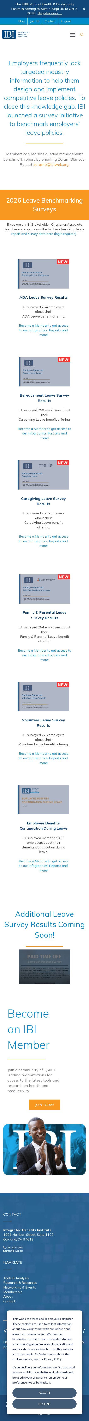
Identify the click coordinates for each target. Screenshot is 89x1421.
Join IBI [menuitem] (34, 21)
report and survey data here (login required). (44, 234)
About (8, 1296)
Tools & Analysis (16, 1278)
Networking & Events (19, 1287)
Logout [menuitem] (66, 21)
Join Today (44, 1105)
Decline (44, 1403)
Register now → (50, 13)
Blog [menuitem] (21, 21)
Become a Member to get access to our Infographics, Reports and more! (43, 330)
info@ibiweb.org (14, 1250)
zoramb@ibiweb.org (51, 164)
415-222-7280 (14, 1247)
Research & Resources (20, 1282)
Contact (9, 1301)
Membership (13, 1292)
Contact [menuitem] (50, 21)
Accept (45, 1392)
